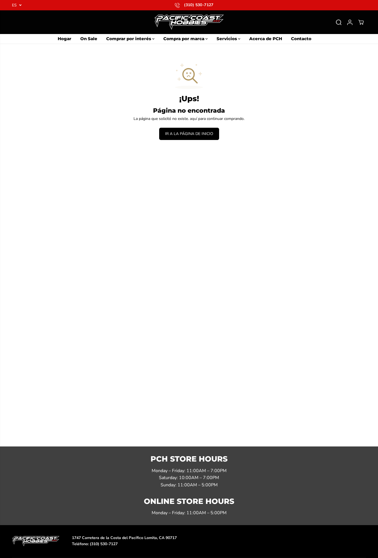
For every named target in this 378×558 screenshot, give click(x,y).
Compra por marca (184, 38)
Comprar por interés (129, 38)
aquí (193, 118)
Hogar (64, 38)
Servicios (227, 38)
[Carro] (361, 22)
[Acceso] (350, 22)
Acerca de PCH (265, 38)
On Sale (88, 38)
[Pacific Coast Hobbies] (189, 22)
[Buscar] (339, 22)
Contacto (301, 38)
